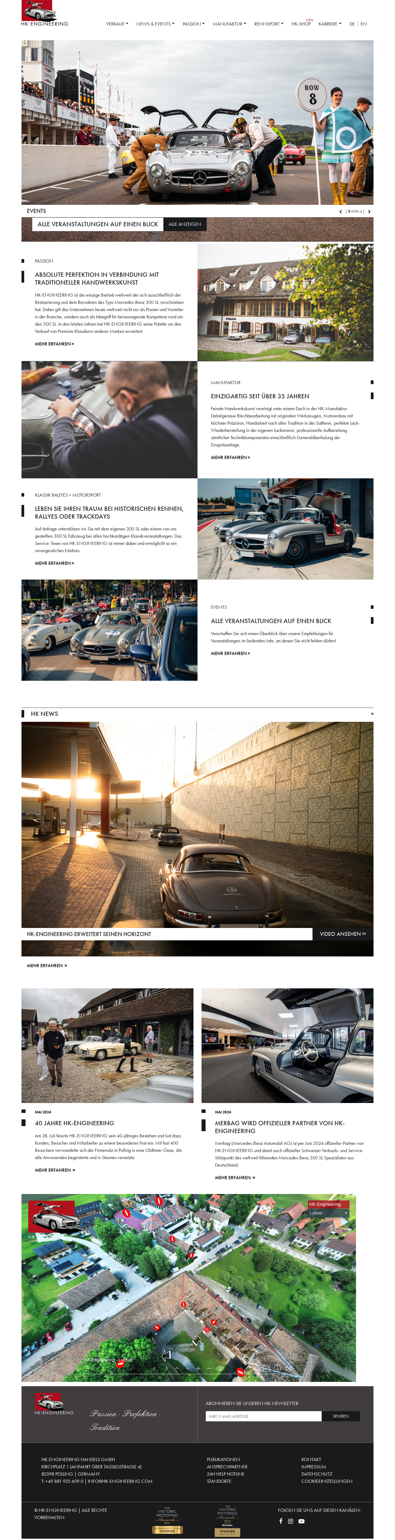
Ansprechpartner (227, 1468)
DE (352, 23)
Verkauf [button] (115, 24)
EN (364, 23)
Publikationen (223, 1461)
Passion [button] (192, 24)
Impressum (313, 1468)
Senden (341, 1417)
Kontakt (311, 1461)
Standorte (219, 1482)
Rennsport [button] (267, 24)
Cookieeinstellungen (327, 1482)
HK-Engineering (58, 1511)
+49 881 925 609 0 (64, 1482)
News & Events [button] (154, 24)
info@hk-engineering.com (120, 1482)
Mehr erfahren (53, 345)
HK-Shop (301, 24)
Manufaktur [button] (227, 24)
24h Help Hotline (226, 1475)
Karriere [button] (328, 24)
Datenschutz (316, 1475)
